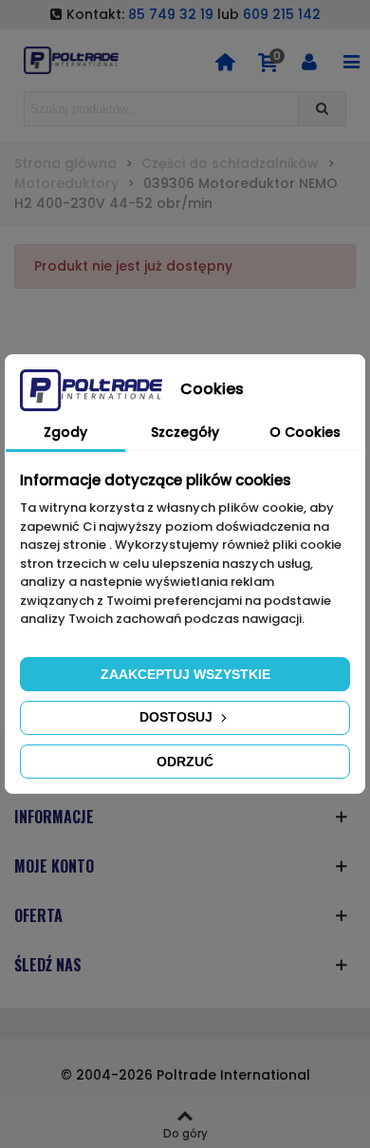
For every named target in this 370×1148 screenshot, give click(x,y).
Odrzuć (185, 761)
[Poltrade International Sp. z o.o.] (71, 60)
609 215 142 (282, 14)
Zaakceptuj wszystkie (185, 674)
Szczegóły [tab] (185, 432)
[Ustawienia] (309, 61)
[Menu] (351, 61)
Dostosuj (177, 717)
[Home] (225, 61)
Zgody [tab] (65, 432)
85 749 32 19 (170, 14)
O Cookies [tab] (305, 432)
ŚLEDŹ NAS (48, 964)
